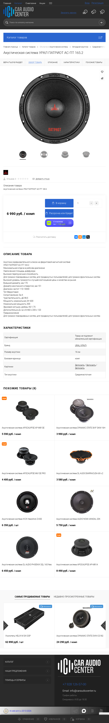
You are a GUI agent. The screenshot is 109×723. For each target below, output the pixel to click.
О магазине (31, 3)
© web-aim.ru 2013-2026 (19, 711)
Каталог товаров (17, 37)
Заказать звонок (68, 13)
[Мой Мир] (84, 237)
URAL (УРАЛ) (81, 345)
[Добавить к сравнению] (102, 78)
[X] (88, 237)
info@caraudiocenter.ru (83, 690)
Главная (7, 3)
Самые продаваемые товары (32, 596)
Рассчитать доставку (46, 237)
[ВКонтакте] (76, 237)
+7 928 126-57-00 (74, 684)
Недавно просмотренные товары (74, 596)
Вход (87, 3)
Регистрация (97, 3)
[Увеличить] (54, 108)
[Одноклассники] (80, 237)
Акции (42, 3)
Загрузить (80, 365)
